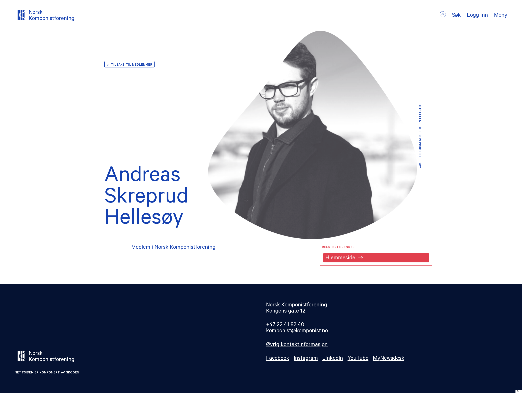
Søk (456, 16)
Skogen (72, 373)
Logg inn (477, 16)
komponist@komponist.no (297, 331)
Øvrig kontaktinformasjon (297, 345)
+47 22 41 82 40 (285, 325)
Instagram (306, 359)
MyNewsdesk (388, 359)
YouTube (358, 359)
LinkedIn (332, 359)
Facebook (277, 359)
